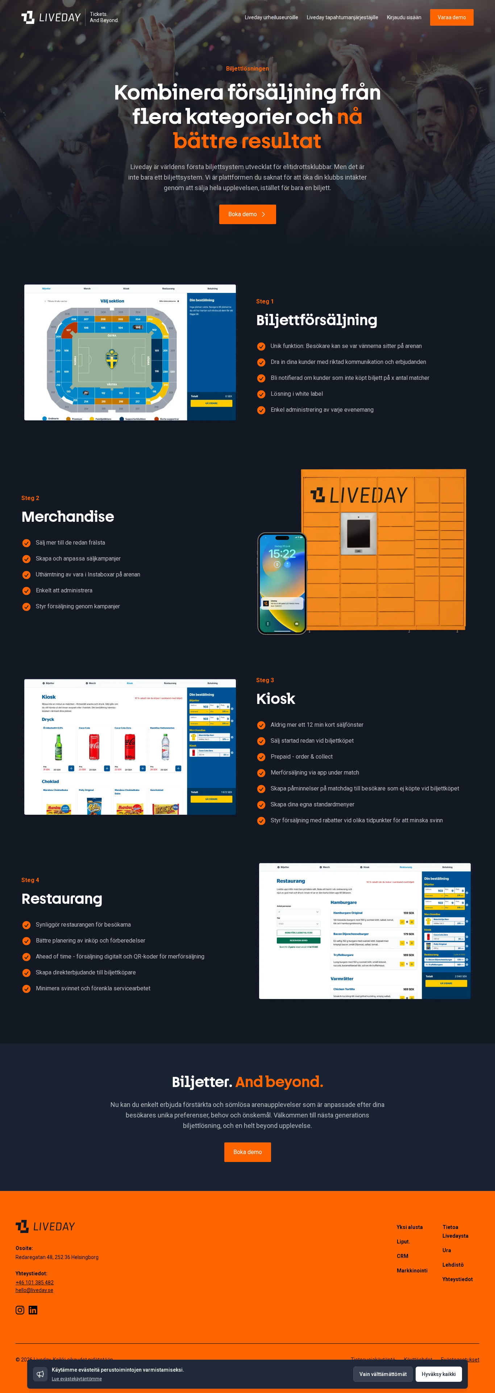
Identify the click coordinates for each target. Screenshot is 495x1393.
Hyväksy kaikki (439, 1374)
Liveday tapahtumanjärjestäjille (342, 17)
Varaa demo (452, 17)
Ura (446, 1250)
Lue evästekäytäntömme (77, 1378)
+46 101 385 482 (35, 1282)
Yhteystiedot (457, 1279)
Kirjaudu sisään (404, 17)
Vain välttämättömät (383, 1374)
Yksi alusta (410, 1227)
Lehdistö (453, 1265)
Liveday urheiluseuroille (271, 17)
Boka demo (242, 214)
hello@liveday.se (34, 1290)
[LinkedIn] (33, 1310)
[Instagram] (20, 1310)
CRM (402, 1256)
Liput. (403, 1242)
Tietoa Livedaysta (455, 1231)
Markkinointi (412, 1271)
